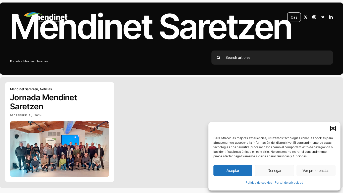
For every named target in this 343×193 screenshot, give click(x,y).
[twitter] (305, 17)
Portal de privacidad (289, 182)
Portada (15, 61)
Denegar (274, 170)
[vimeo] (322, 17)
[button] (332, 128)
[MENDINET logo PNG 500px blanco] (46, 12)
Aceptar (232, 170)
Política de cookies (259, 182)
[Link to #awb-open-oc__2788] (16, 17)
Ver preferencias (316, 170)
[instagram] (314, 17)
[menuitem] (294, 17)
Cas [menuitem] (294, 17)
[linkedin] (331, 17)
